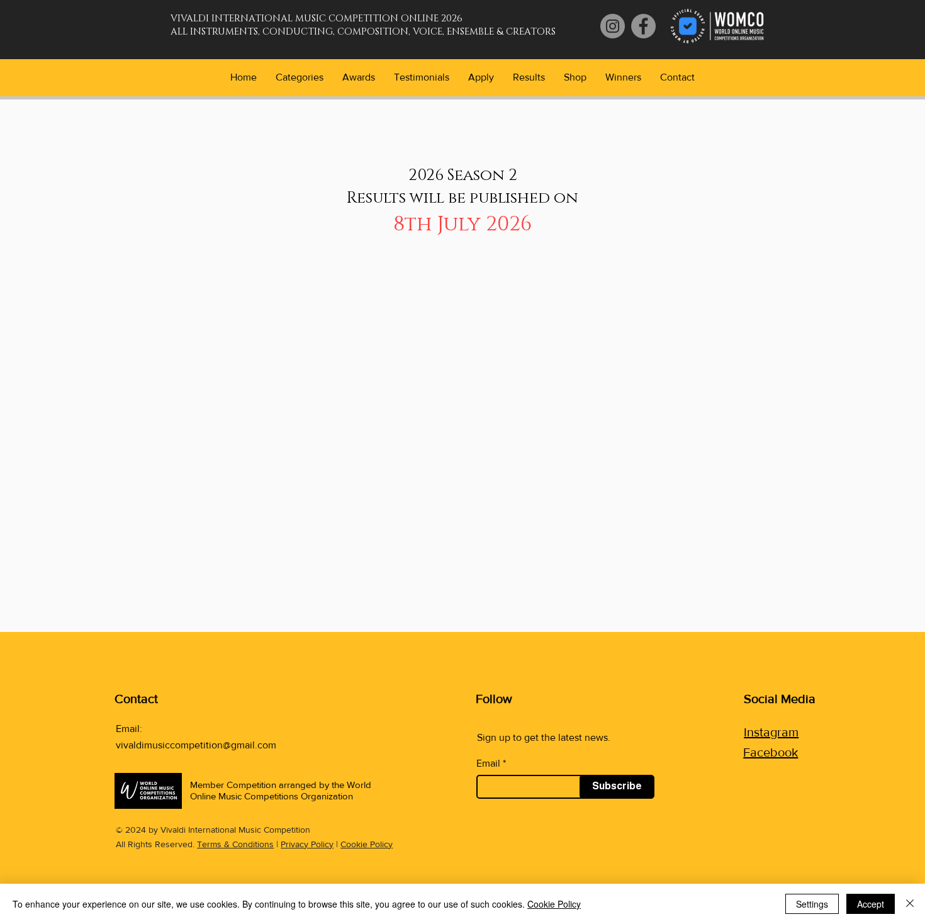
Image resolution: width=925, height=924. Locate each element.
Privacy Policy (307, 844)
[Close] (909, 904)
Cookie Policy (366, 844)
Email (488, 763)
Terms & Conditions (235, 844)
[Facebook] (643, 26)
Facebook (770, 752)
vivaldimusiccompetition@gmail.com (196, 745)
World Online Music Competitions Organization (280, 790)
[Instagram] (612, 26)
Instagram (771, 732)
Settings (812, 904)
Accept (870, 904)
